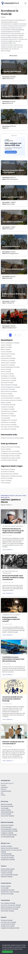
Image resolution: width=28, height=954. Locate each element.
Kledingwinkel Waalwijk (7, 890)
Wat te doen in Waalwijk (8, 469)
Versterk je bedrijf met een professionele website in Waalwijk (12, 699)
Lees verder (7, 549)
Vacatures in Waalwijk (7, 413)
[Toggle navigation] (25, 3)
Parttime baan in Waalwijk (8, 380)
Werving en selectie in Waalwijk (10, 427)
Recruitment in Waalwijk (8, 389)
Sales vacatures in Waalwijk (9, 391)
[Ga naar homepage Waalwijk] (10, 3)
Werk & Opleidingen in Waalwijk (10, 343)
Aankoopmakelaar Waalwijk (9, 460)
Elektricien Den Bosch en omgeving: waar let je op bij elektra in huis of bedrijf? (12, 531)
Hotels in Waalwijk (6, 480)
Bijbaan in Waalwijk (6, 347)
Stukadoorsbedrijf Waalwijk (9, 835)
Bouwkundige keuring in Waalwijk (10, 456)
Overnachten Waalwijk (7, 856)
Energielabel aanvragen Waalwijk (10, 458)
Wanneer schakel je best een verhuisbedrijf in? (13, 743)
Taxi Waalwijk (5, 808)
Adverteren (4, 787)
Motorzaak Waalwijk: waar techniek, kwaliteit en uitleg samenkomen (13, 578)
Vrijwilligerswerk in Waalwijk (9, 420)
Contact (3, 785)
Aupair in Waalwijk (6, 345)
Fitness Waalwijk (5, 483)
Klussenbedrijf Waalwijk (7, 869)
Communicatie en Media (11, 615)
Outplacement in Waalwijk (8, 378)
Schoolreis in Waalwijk (7, 396)
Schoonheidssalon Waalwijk (9, 829)
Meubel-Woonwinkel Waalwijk (9, 848)
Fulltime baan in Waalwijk (8, 363)
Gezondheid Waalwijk (7, 812)
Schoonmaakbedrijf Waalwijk (9, 875)
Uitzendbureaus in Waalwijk (9, 411)
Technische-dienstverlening (12, 526)
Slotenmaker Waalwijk (7, 911)
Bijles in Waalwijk (5, 349)
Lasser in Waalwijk (6, 369)
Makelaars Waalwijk (6, 877)
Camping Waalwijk (6, 854)
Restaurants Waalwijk (7, 825)
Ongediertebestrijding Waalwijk (10, 928)
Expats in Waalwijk (6, 356)
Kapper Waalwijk (6, 810)
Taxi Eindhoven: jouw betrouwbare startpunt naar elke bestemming (13, 659)
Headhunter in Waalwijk (8, 365)
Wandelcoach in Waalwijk (8, 422)
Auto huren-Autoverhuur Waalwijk (11, 905)
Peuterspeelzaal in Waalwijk (9, 385)
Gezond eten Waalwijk (7, 816)
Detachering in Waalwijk (8, 354)
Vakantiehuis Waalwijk (7, 858)
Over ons (3, 789)
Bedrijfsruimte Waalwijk (7, 926)
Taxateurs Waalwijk (6, 873)
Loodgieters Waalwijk (7, 833)
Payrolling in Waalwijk (7, 382)
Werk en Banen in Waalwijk (9, 425)
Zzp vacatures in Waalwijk (8, 429)
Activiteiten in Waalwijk (7, 471)
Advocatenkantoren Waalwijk (9, 909)
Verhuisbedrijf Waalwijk (7, 837)
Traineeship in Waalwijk (7, 409)
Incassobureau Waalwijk (8, 924)
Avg (2, 793)
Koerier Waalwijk (6, 449)
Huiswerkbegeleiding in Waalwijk (10, 367)
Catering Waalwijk (6, 827)
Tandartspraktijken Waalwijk (9, 831)
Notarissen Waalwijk (7, 871)
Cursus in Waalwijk (6, 352)
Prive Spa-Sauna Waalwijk (8, 922)
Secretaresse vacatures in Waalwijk (11, 400)
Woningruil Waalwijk (6, 920)
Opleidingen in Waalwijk (8, 376)
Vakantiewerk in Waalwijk (8, 416)
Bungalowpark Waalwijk (8, 859)
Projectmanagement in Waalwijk (10, 387)
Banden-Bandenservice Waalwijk (10, 907)
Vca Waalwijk (5, 888)
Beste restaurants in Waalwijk (9, 474)
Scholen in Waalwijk (6, 394)
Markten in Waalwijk (7, 478)
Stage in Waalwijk (6, 402)
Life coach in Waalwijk (7, 374)
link (11, 438)
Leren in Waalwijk (6, 371)
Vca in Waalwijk (5, 418)
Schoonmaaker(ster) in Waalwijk (10, 398)
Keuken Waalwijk (6, 886)
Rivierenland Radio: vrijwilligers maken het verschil (11, 619)
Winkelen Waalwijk (6, 846)
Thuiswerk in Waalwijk (7, 407)
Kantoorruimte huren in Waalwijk (10, 447)
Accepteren (7, 951)
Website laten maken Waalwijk (10, 892)
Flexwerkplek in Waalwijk (8, 358)
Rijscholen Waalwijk (6, 804)
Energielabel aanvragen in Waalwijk (11, 453)
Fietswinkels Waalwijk (7, 806)
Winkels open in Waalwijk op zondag (11, 476)
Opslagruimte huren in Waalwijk (10, 451)
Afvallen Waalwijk (6, 814)
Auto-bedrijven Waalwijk (8, 903)
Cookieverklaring (6, 791)
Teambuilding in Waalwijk (8, 405)
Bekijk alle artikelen (6, 505)
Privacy (3, 795)
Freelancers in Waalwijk (8, 360)
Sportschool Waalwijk (7, 894)
